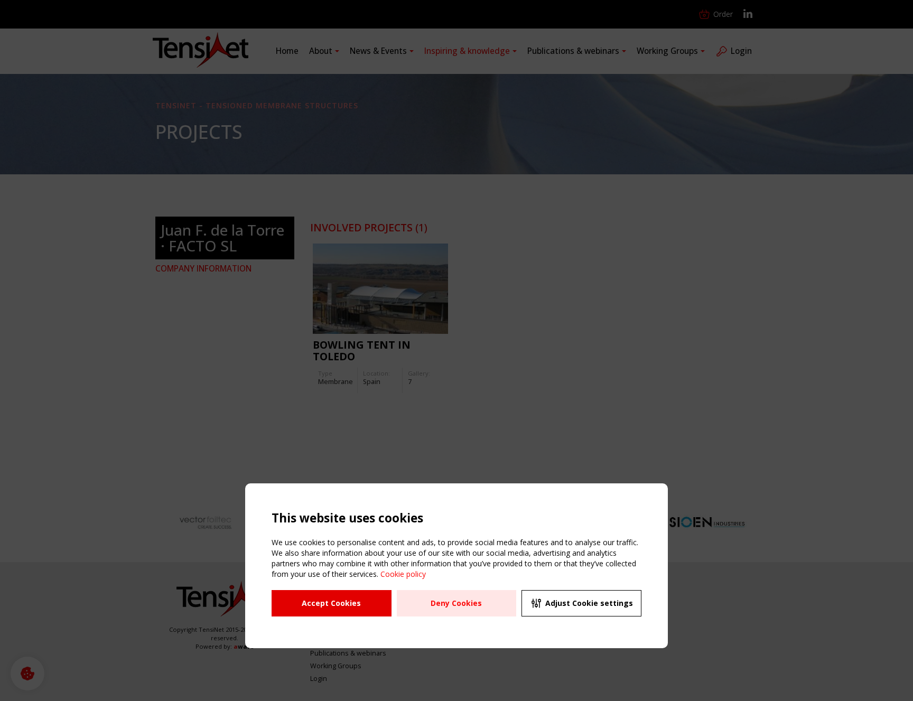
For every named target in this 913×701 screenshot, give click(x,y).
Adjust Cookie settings (589, 603)
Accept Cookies (331, 603)
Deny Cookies (456, 603)
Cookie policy (403, 574)
